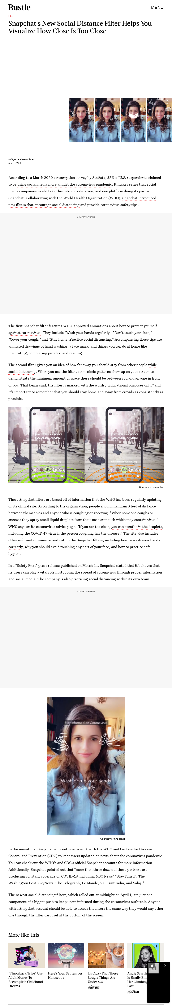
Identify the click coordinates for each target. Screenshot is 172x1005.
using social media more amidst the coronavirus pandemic (64, 184)
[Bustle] (19, 7)
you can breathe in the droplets (136, 526)
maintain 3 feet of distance (134, 506)
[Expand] (151, 965)
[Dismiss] (165, 965)
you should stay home (79, 391)
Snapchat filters (32, 499)
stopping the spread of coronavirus (87, 572)
